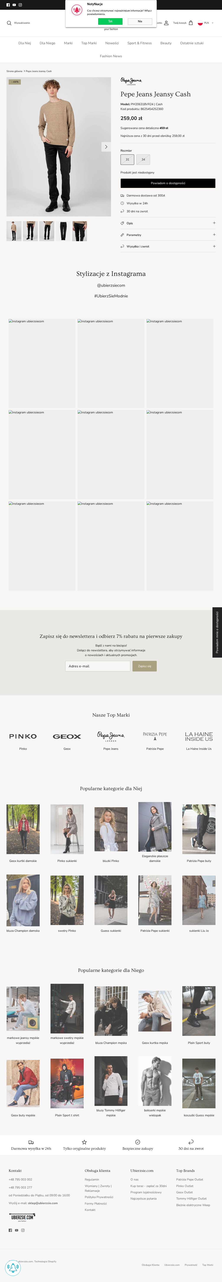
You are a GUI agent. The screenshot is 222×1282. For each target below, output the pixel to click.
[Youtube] (14, 5)
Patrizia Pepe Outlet (189, 1179)
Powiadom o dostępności (168, 183)
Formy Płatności (96, 1204)
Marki (68, 43)
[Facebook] (8, 5)
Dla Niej (24, 43)
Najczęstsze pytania (144, 1199)
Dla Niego (47, 43)
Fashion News (111, 56)
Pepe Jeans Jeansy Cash (39, 71)
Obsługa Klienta (150, 1265)
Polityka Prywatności (99, 1197)
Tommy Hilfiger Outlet (191, 1199)
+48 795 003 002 (20, 1179)
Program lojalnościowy (146, 1192)
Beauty (165, 43)
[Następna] (106, 147)
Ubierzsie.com (172, 1265)
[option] (59, 147)
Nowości (112, 43)
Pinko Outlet (184, 1186)
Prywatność (191, 1265)
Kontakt (90, 1210)
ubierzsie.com (25, 1261)
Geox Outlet (184, 1192)
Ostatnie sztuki (192, 43)
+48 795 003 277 (20, 1187)
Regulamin (92, 1179)
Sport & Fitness (139, 43)
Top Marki (89, 43)
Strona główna (14, 71)
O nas (135, 1179)
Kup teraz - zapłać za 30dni (149, 1186)
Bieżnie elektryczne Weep (193, 1205)
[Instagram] (20, 5)
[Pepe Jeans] (131, 84)
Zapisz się (144, 666)
